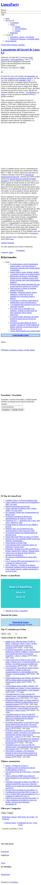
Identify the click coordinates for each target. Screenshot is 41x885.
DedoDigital (5, 874)
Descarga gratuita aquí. (17, 624)
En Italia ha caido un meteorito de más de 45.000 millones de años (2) (20, 769)
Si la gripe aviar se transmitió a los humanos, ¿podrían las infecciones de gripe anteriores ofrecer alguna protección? (23, 312)
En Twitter (31, 817)
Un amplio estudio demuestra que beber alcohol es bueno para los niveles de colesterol (24, 319)
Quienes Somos (10, 823)
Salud (11, 252)
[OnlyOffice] (13, 45)
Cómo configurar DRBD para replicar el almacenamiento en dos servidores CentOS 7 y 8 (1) (22, 778)
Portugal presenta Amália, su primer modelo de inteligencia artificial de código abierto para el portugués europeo (22, 702)
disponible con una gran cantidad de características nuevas (19, 77)
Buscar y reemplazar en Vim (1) (16, 766)
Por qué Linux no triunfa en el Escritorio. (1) (21, 790)
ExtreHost (14, 882)
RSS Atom (22, 817)
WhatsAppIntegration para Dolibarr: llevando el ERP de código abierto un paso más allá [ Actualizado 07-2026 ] (22, 680)
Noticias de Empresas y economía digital (24, 39)
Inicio (7, 18)
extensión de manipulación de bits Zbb (17, 176)
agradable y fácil (25, 80)
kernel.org (34, 233)
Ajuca (3, 863)
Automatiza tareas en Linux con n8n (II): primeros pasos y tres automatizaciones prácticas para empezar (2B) (22, 747)
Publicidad (14, 33)
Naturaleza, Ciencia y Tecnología (22, 37)
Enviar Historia (10, 41)
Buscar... (4, 10)
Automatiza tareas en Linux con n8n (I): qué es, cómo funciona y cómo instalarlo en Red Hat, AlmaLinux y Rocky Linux (22, 708)
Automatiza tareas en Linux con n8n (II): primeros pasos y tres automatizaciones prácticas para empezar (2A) (22, 696)
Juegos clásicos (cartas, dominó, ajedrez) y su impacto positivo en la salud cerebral (25, 273)
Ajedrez (17, 31)
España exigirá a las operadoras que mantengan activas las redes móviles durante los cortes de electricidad (22, 741)
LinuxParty (10, 4)
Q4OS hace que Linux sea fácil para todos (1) (22, 798)
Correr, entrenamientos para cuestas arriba (25, 331)
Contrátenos (14, 23)
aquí (11, 239)
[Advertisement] (20, 145)
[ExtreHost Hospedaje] (18, 350)
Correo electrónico (17, 59)
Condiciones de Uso (24, 823)
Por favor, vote (6, 68)
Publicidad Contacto (9, 817)
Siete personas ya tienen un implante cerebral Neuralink (23, 289)
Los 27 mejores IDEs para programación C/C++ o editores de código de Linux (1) (22, 795)
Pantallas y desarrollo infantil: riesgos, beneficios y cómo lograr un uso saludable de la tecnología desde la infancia (23, 295)
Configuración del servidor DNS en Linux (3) (21, 792)
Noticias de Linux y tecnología (16, 611)
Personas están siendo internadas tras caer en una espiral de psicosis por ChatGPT (25, 285)
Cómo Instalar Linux (20, 335)
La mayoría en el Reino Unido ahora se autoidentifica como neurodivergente (24, 301)
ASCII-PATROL (21, 29)
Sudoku (17, 27)
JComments (20, 250)
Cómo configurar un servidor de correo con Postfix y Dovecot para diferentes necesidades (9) (21, 802)
